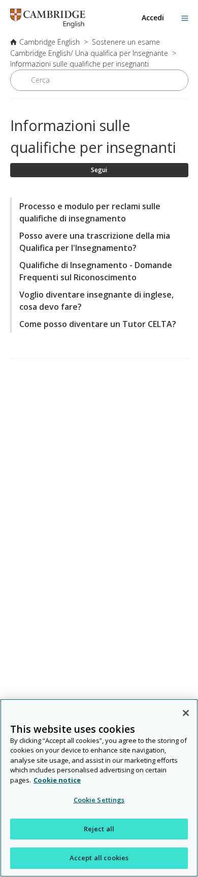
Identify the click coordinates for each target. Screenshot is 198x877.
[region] (99, 788)
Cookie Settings (99, 799)
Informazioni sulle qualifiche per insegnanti (79, 64)
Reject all (99, 828)
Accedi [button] (153, 17)
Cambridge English (49, 42)
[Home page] (48, 25)
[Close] (186, 713)
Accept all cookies (99, 857)
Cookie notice (57, 780)
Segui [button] (99, 170)
